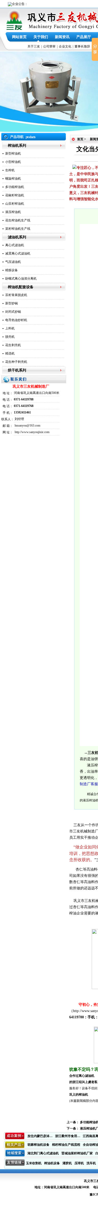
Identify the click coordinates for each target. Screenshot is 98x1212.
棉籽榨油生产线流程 (66, 1144)
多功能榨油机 (14, 187)
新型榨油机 (13, 153)
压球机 (79, 1163)
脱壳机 (10, 337)
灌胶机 (67, 1163)
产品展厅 (83, 37)
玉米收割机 (34, 1163)
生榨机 (10, 170)
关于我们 (40, 37)
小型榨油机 (13, 162)
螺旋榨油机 (13, 178)
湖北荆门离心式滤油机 (43, 1153)
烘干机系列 (17, 370)
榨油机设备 (52, 1163)
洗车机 (91, 1163)
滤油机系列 (17, 237)
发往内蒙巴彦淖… (40, 1136)
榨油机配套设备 (20, 287)
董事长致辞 (82, 46)
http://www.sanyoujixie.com (32, 432)
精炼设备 (11, 270)
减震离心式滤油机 (17, 253)
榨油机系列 (17, 145)
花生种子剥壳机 (16, 362)
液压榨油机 (13, 212)
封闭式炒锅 (13, 312)
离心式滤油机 (14, 245)
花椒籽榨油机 (14, 195)
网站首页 (19, 37)
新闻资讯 (62, 37)
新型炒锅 (11, 303)
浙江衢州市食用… (67, 1136)
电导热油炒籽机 (16, 320)
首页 (80, 139)
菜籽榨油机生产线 (17, 228)
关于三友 (33, 46)
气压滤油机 (13, 262)
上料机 (10, 328)
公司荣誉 (49, 46)
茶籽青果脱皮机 (16, 295)
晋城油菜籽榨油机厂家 (77, 1153)
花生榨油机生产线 (17, 220)
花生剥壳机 (13, 345)
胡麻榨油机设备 (38, 1144)
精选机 (10, 353)
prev (14, 91)
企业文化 (65, 46)
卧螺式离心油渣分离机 (21, 278)
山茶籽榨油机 (14, 203)
